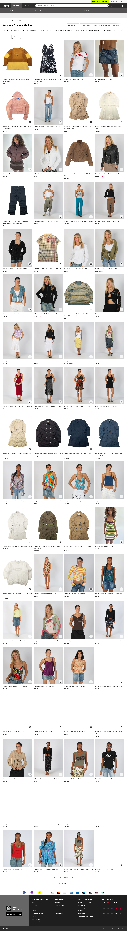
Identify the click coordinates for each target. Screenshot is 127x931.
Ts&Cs (115, 928)
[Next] (122, 25)
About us (57, 902)
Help (33, 902)
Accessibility (121, 928)
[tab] (6, 10)
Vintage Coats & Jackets (89, 25)
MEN (27, 5)
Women (11, 20)
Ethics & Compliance (37, 922)
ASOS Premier (35, 911)
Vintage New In (73, 25)
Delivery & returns (36, 908)
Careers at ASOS (59, 905)
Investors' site (58, 911)
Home (4, 20)
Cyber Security (59, 913)
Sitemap (34, 916)
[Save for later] (30, 75)
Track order (35, 905)
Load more (63, 884)
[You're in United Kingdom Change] (121, 1)
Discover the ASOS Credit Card (86, 916)
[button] (104, 909)
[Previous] (65, 25)
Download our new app (99, 1)
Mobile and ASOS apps (84, 902)
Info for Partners (82, 913)
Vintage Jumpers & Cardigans (109, 25)
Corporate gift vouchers (84, 908)
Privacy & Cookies (107, 928)
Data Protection (36, 919)
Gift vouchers (81, 905)
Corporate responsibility (61, 908)
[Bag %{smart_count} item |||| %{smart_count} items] (121, 5)
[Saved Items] (117, 5)
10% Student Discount (37, 913)
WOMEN (16, 5)
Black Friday (81, 911)
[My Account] (112, 5)
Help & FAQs (114, 1)
